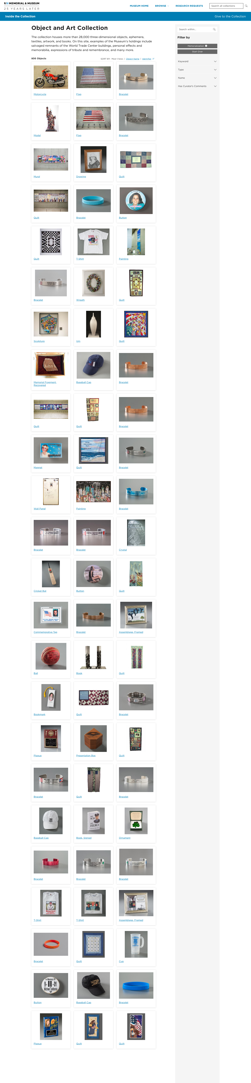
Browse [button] (160, 5)
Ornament (124, 838)
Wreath (80, 300)
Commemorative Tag (45, 632)
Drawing (81, 176)
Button (123, 217)
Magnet (38, 467)
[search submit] (214, 29)
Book (79, 673)
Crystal (123, 549)
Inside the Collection (20, 16)
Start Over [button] (197, 51)
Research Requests (189, 5)
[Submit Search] (246, 6)
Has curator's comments (192, 86)
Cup (121, 961)
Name (181, 78)
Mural (37, 176)
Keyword (183, 61)
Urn (78, 341)
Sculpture (39, 341)
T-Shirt (80, 258)
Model (37, 135)
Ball (36, 673)
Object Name (132, 59)
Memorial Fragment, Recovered (45, 384)
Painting (123, 258)
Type (181, 69)
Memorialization (196, 46)
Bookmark (39, 714)
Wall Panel (40, 508)
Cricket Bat (40, 591)
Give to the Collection (230, 16)
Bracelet (123, 94)
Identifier (146, 59)
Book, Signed (84, 838)
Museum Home (139, 5)
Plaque (38, 755)
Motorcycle (40, 94)
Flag (78, 94)
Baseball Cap (83, 382)
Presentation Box (86, 755)
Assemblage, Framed (131, 632)
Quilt (121, 176)
